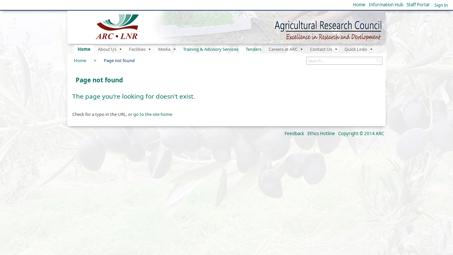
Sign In (441, 5)
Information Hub (386, 5)
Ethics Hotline (321, 133)
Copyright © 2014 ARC (361, 133)
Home (359, 5)
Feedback (294, 133)
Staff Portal (418, 5)
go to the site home (152, 114)
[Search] (378, 60)
